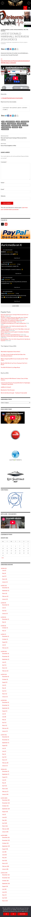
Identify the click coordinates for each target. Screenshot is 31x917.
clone (17, 121)
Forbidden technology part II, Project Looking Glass (13, 323)
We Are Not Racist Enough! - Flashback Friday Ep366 (14, 393)
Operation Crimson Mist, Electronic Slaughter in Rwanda (15, 336)
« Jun (2, 557)
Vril (25, 29)
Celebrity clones (10, 121)
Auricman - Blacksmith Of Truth (15, 42)
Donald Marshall (18, 29)
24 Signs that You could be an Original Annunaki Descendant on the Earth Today (12, 321)
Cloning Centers (11, 123)
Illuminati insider (6, 127)
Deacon (3, 293)
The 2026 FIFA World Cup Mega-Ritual (10, 367)
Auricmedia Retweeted (7, 249)
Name (3, 182)
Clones (11, 29)
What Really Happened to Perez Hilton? (10, 351)
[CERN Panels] (15, 500)
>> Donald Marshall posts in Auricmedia (12, 98)
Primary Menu (29, 8)
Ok (6, 914)
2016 (3, 121)
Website (3, 196)
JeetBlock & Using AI (6, 387)
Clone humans (25, 121)
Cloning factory (22, 123)
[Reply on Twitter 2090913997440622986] (2, 258)
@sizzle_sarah (13, 264)
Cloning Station (6, 125)
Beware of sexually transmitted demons (10, 334)
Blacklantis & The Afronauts (8, 390)
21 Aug (16, 251)
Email (3, 189)
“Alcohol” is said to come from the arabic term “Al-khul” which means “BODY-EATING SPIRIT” (14, 318)
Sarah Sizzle (4, 264)
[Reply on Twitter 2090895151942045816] (2, 287)
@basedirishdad (10, 293)
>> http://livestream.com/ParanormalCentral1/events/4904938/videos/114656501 (15, 60)
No (13, 914)
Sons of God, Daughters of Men (8, 144)
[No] (29, 911)
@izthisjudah (7, 279)
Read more (22, 914)
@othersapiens (10, 251)
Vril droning (5, 129)
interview (15, 127)
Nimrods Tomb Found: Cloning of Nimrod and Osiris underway (14, 137)
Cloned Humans (5, 29)
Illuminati (25, 125)
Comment (4, 162)
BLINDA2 (3, 251)
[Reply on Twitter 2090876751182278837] (2, 273)
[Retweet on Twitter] (1, 249)
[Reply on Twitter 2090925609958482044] (2, 301)
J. (1, 279)
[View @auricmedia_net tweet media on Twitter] (17, 254)
